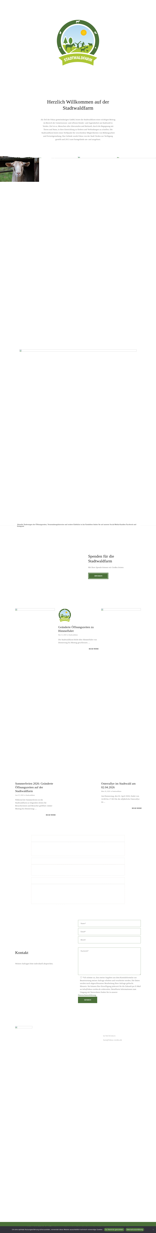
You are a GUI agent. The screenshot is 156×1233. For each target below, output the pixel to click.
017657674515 (109, 1036)
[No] (153, 1229)
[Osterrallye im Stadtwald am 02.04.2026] (121, 693)
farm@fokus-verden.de (112, 1040)
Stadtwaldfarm (30, 795)
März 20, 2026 (105, 791)
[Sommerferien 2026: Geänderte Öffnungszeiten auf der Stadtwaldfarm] (35, 693)
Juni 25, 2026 (19, 795)
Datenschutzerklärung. (87, 995)
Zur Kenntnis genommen (114, 1229)
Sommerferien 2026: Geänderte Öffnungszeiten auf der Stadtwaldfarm (34, 787)
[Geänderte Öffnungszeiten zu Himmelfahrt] (78, 615)
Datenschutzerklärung (135, 1229)
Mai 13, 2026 (62, 635)
